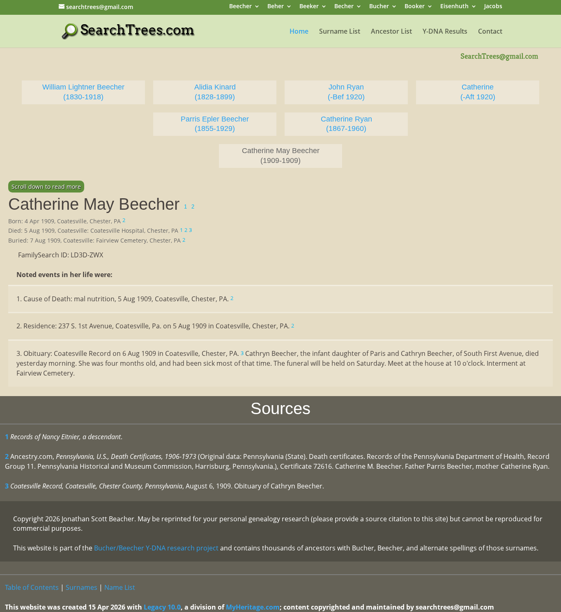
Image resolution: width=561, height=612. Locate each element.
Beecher (240, 7)
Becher (344, 7)
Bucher (379, 7)
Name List (119, 587)
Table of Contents (32, 587)
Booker (415, 7)
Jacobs (493, 7)
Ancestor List (391, 32)
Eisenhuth (454, 7)
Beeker (309, 7)
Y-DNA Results (445, 32)
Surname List (339, 32)
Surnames (81, 587)
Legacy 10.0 (162, 607)
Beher (275, 7)
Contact (490, 32)
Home (299, 32)
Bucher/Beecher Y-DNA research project (156, 547)
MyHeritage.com (253, 607)
